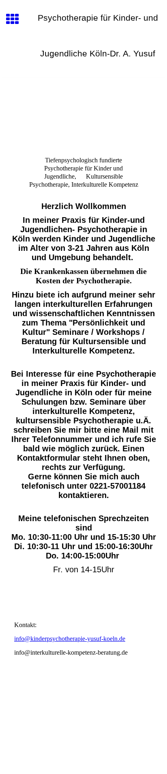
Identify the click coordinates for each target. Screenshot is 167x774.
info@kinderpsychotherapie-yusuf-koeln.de (69, 638)
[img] (83, 111)
